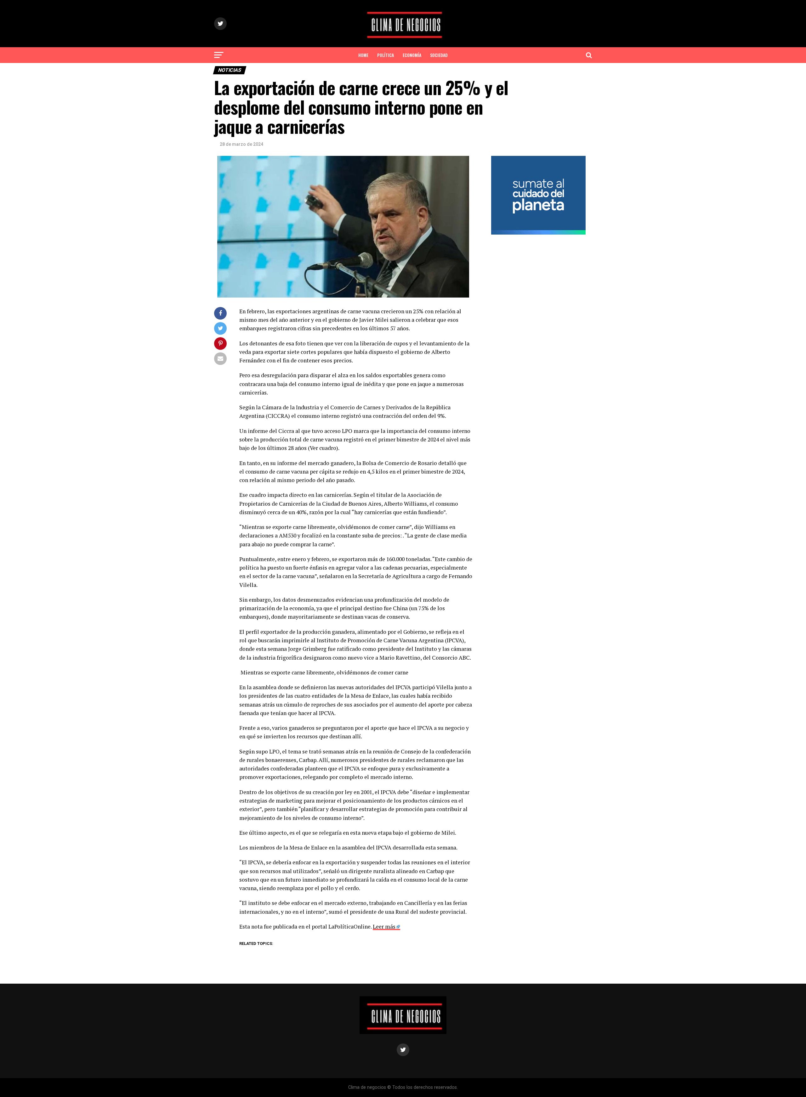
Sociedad (439, 55)
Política (385, 55)
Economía (412, 55)
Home (363, 55)
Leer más (384, 926)
